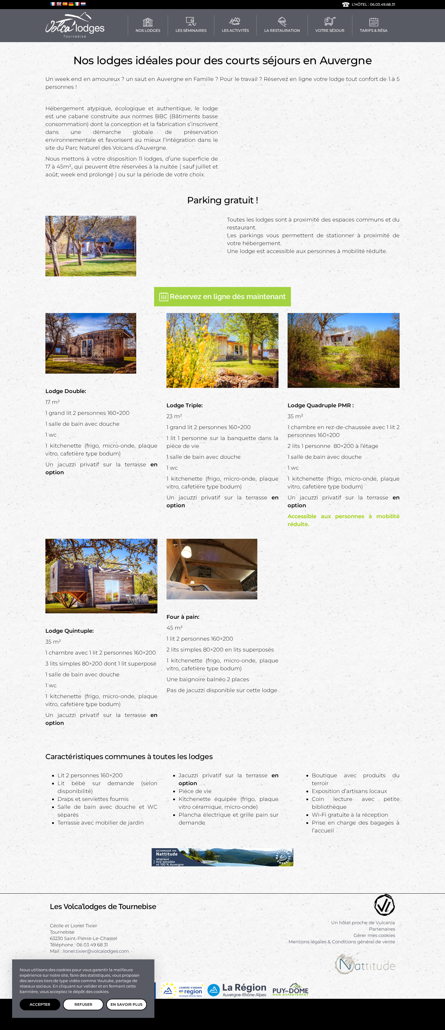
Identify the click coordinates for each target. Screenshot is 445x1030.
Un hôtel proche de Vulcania (363, 922)
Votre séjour (329, 30)
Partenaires (382, 929)
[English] (58, 4)
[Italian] (77, 4)
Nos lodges (148, 30)
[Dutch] (83, 4)
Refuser (83, 1004)
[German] (71, 4)
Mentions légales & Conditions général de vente (341, 942)
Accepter (40, 1004)
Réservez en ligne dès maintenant (228, 296)
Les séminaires (191, 30)
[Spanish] (65, 4)
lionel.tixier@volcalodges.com (96, 951)
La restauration (282, 30)
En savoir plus (126, 1004)
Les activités (235, 30)
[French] (52, 4)
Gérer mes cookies (374, 935)
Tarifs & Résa (373, 30)
